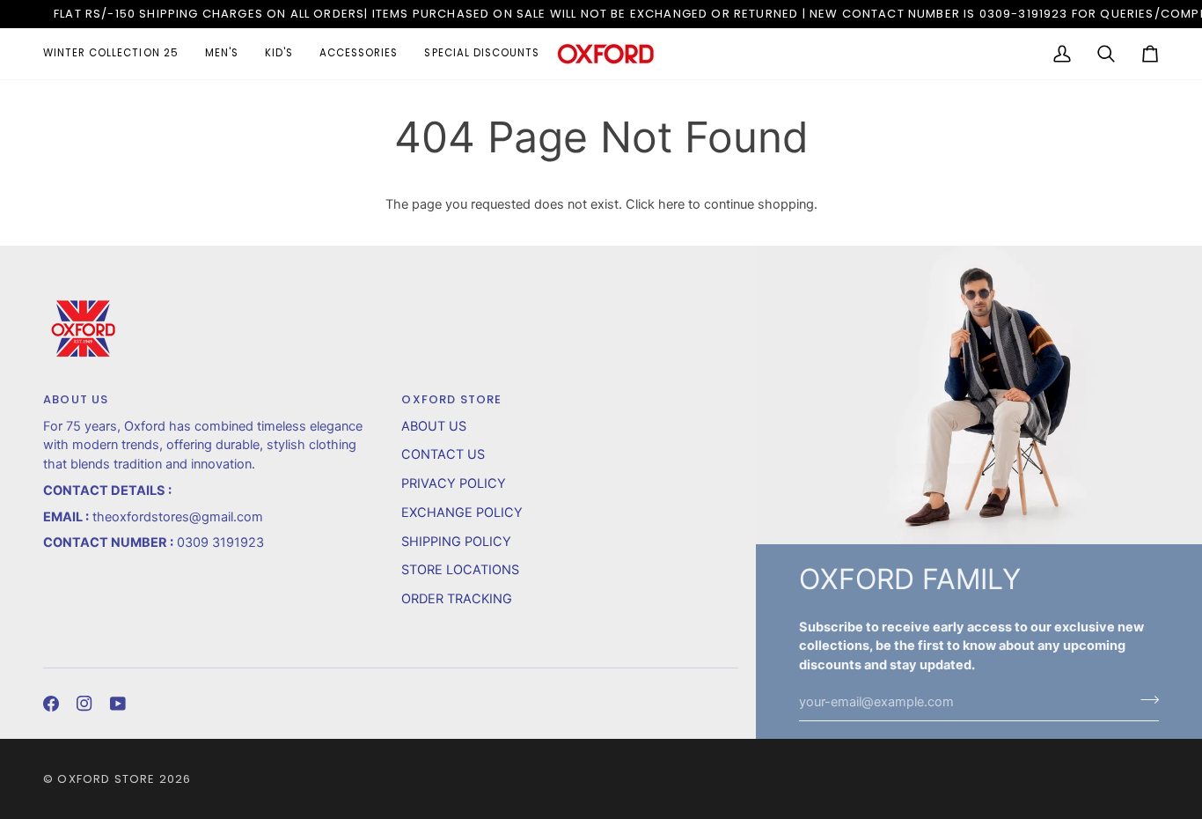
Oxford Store (106, 779)
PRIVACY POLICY (453, 483)
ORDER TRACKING (456, 599)
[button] (117, 53)
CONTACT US (443, 454)
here (671, 204)
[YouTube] (118, 704)
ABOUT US (433, 426)
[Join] (1144, 700)
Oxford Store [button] (451, 399)
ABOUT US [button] (75, 399)
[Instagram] (84, 704)
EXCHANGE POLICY (462, 512)
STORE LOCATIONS (460, 570)
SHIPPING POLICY (456, 542)
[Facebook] (51, 704)
